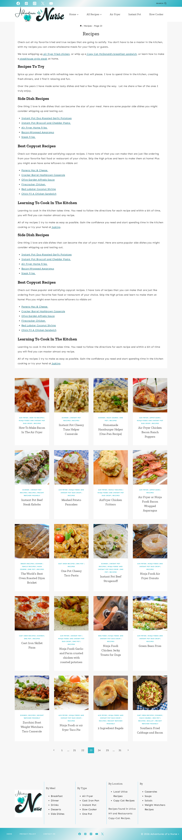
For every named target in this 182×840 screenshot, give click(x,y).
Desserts (56, 809)
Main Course (112, 418)
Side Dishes (57, 813)
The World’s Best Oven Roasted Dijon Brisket (32, 578)
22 (82, 750)
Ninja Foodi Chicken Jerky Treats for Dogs (110, 650)
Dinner (65, 418)
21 (74, 750)
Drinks (54, 804)
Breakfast (57, 796)
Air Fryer (115, 14)
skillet (150, 721)
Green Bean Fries (150, 646)
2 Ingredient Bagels (111, 728)
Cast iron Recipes (66, 564)
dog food (102, 636)
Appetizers (155, 418)
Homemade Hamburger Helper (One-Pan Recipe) (110, 429)
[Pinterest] (26, 3)
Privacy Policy (28, 834)
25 (107, 750)
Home (9, 834)
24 (99, 750)
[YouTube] (51, 3)
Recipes (37, 423)
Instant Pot (134, 14)
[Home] (81, 26)
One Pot (31, 569)
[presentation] (32, 395)
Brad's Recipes (27, 564)
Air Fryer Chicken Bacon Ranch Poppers (150, 432)
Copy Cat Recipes (123, 800)
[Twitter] (102, 833)
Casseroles (151, 791)
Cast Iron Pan (90, 800)
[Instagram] (34, 3)
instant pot (76, 636)
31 (120, 750)
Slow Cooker (156, 14)
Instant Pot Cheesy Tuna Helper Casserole (71, 429)
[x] (42, 3)
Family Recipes (115, 490)
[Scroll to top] (175, 830)
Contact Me (49, 834)
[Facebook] (18, 3)
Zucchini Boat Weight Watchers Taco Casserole (32, 727)
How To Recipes (37, 418)
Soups (148, 796)
